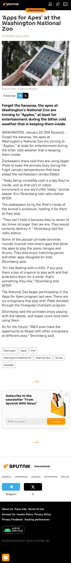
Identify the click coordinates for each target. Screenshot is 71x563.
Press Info (21, 509)
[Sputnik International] (11, 5)
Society (59, 357)
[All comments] (5, 557)
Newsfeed (9, 365)
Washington (10, 350)
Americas (21, 476)
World (6, 476)
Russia (36, 476)
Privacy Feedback (12, 519)
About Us (7, 509)
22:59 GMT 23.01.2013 (15, 36)
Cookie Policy (25, 514)
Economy (50, 476)
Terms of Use (36, 509)
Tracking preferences (36, 519)
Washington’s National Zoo (17, 357)
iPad (33, 350)
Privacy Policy (42, 514)
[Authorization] (50, 4)
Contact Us (8, 514)
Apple (23, 350)
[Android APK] (13, 530)
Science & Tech (43, 357)
